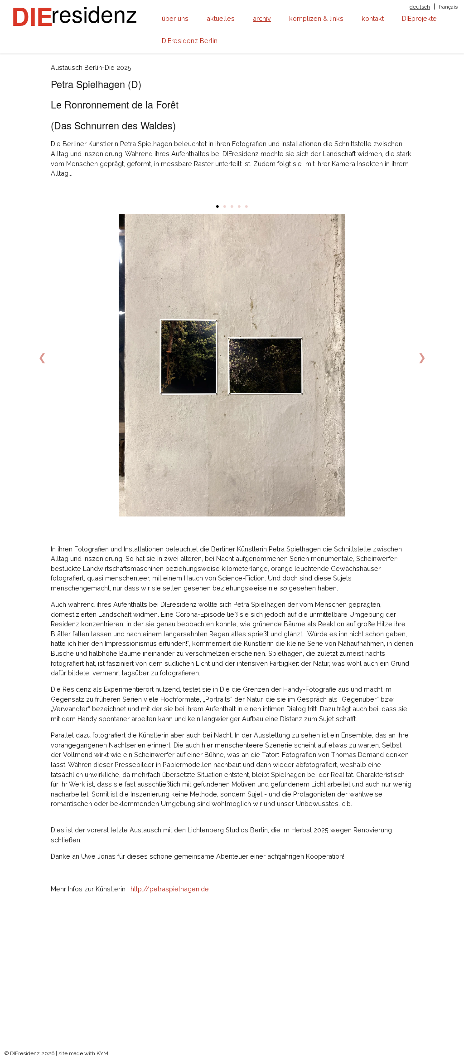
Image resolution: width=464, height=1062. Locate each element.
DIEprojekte (419, 18)
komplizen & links (316, 18)
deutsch (420, 7)
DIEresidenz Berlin (190, 40)
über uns (175, 18)
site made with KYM (83, 1053)
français (448, 7)
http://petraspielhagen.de (169, 889)
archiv (262, 18)
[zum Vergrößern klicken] (232, 365)
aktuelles (221, 18)
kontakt (373, 18)
